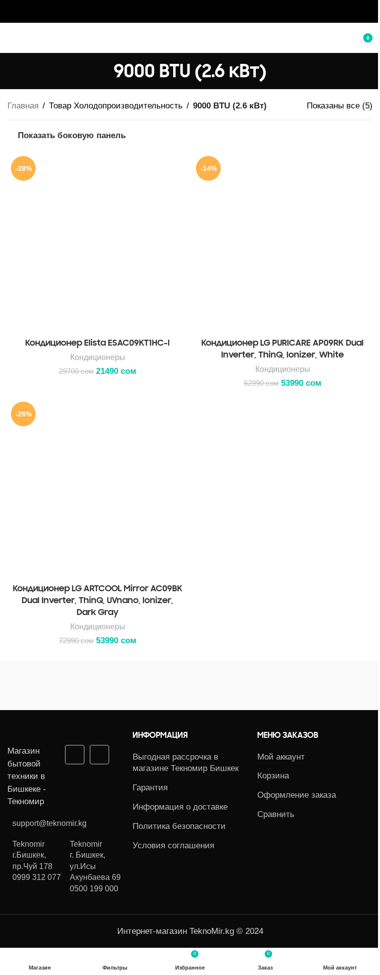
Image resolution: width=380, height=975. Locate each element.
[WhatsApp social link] (196, 11)
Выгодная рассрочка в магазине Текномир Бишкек (185, 762)
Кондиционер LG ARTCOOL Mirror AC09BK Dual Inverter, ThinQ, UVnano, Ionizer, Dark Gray (98, 600)
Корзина (273, 775)
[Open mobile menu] (11, 38)
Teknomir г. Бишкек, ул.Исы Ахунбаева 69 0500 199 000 (95, 866)
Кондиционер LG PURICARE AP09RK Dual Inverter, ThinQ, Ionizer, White (282, 348)
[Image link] (61, 737)
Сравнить (275, 814)
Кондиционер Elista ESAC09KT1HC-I (97, 342)
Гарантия (150, 787)
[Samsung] (98, 685)
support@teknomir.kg (49, 823)
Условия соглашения (173, 845)
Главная (23, 105)
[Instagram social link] (184, 11)
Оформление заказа (296, 795)
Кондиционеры (97, 357)
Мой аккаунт (281, 757)
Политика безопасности (179, 826)
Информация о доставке (180, 807)
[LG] (281, 685)
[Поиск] (338, 38)
